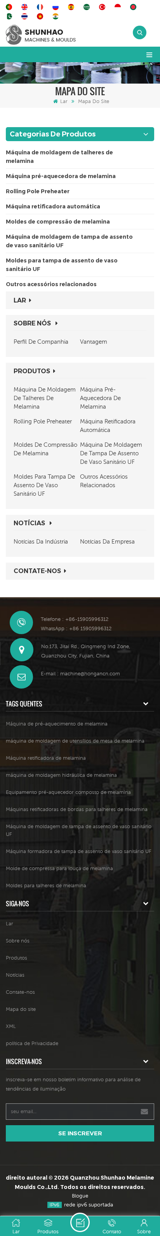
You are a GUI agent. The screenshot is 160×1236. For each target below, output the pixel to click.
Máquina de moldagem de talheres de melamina (59, 156)
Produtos (32, 371)
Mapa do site (21, 1009)
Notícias (30, 523)
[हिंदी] (56, 16)
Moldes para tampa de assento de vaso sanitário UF (62, 265)
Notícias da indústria (41, 541)
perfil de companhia (41, 341)
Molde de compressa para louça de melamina (59, 868)
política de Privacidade (32, 1043)
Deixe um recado (80, 1222)
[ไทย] (25, 16)
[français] (41, 7)
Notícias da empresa (107, 541)
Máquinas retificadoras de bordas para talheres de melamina (77, 809)
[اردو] (10, 16)
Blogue (80, 1196)
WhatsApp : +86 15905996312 (76, 628)
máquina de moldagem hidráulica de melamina (61, 775)
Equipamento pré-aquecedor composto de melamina (68, 792)
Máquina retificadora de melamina (46, 758)
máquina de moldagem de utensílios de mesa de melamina (75, 741)
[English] (25, 7)
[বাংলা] (134, 7)
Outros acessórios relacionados (51, 284)
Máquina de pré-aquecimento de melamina (57, 724)
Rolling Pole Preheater (38, 191)
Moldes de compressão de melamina (58, 221)
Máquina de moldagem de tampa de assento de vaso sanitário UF (69, 241)
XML (11, 1026)
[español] (72, 7)
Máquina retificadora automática (53, 206)
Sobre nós (33, 323)
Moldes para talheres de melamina (46, 885)
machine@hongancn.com (90, 674)
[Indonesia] (119, 7)
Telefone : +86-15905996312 (74, 619)
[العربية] (87, 7)
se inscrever (80, 1133)
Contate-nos (37, 571)
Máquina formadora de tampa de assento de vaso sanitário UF (78, 851)
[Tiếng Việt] (41, 16)
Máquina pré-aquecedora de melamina (61, 176)
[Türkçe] (103, 7)
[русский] (56, 7)
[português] (10, 7)
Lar (64, 101)
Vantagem (93, 341)
